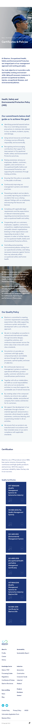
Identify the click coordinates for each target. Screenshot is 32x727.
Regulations (5, 677)
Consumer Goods (22, 677)
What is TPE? (5, 670)
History (4, 660)
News (3, 694)
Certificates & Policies (8, 680)
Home (3, 37)
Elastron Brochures (7, 683)
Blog (3, 697)
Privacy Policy (17, 710)
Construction (20, 673)
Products (19, 689)
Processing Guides (7, 673)
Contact (19, 695)
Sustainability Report (23, 653)
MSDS (26, 710)
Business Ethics (6, 718)
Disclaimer (20, 692)
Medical (19, 683)
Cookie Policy (6, 710)
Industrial (19, 680)
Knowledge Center (10, 37)
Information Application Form (10, 714)
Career (4, 656)
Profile (4, 653)
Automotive (20, 670)
